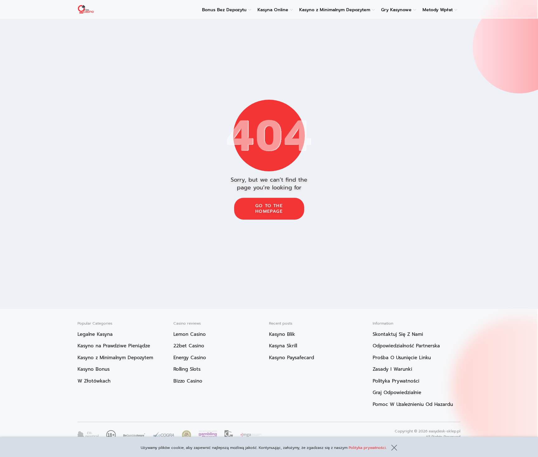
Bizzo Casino (187, 381)
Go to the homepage (269, 208)
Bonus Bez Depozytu (224, 10)
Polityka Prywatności (396, 381)
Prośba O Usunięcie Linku (402, 357)
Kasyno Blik (282, 334)
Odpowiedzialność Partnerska (406, 345)
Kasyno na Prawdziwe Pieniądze (114, 345)
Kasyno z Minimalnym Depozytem (334, 10)
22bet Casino (188, 345)
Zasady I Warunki (392, 369)
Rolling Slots (187, 369)
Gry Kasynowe (396, 10)
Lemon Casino (189, 334)
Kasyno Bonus (94, 369)
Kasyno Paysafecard (291, 357)
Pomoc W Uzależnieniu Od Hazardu (413, 404)
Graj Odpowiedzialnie (397, 392)
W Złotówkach (94, 381)
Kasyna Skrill (283, 345)
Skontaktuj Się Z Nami (398, 334)
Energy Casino (189, 357)
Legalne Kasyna (95, 334)
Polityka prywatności (367, 447)
